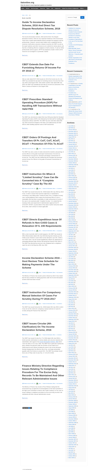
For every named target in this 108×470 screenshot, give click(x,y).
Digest (48, 8)
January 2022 (72, 144)
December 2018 (72, 203)
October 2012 (72, 339)
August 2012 (71, 343)
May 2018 (71, 216)
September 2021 (72, 149)
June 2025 (71, 125)
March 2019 (71, 197)
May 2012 (71, 349)
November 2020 (72, 161)
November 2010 (72, 382)
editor (40, 33)
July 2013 (71, 323)
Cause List (42, 8)
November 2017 (72, 227)
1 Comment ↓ (59, 33)
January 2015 (72, 290)
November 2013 (72, 315)
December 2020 (72, 159)
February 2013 (72, 332)
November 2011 (72, 360)
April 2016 (71, 262)
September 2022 (72, 135)
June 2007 (71, 450)
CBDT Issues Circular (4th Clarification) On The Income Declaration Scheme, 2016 (38, 326)
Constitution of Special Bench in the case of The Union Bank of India (76, 41)
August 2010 (71, 387)
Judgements (57, 8)
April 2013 (71, 328)
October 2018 (72, 207)
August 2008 (71, 424)
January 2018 (72, 223)
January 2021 (72, 157)
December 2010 (72, 380)
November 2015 (72, 271)
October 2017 (72, 229)
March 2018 (71, 220)
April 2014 (71, 306)
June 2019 (71, 192)
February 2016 (72, 266)
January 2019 (72, 201)
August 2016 (71, 254)
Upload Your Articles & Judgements (70, 8)
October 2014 (72, 295)
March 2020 (71, 175)
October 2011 (72, 361)
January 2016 (72, 267)
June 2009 (71, 411)
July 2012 (71, 345)
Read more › (25, 55)
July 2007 (71, 448)
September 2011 (72, 363)
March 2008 (71, 433)
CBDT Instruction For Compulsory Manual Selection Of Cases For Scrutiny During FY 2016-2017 (41, 295)
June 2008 (71, 428)
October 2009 (72, 404)
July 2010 (71, 389)
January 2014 (72, 312)
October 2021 (72, 148)
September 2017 (72, 231)
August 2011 (71, 365)
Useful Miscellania (28, 469)
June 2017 (71, 236)
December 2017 (72, 225)
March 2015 (71, 286)
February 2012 (72, 354)
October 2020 (72, 162)
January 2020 (72, 179)
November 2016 (72, 249)
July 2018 (71, 212)
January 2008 (72, 437)
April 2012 (71, 350)
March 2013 (71, 330)
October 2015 (72, 273)
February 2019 (72, 199)
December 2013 (72, 313)
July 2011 (71, 367)
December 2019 (72, 181)
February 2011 (72, 376)
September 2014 (72, 297)
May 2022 (71, 138)
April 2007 (71, 452)
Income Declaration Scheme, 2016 (48, 342)
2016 (27, 15)
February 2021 (72, 155)
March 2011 (71, 374)
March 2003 (71, 457)
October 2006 (72, 453)
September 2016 (72, 253)
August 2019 (71, 188)
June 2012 (71, 347)
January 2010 (72, 398)
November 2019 (72, 183)
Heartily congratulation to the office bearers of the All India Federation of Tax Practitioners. (76, 87)
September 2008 (72, 422)
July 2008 (71, 426)
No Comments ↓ (60, 75)
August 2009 (71, 407)
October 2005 (72, 455)
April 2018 (71, 218)
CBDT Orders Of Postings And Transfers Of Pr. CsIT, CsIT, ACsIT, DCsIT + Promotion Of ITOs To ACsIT (43, 140)
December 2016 (72, 247)
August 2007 (71, 446)
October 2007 (72, 442)
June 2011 (71, 369)
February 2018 (72, 221)
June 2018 (71, 214)
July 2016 (71, 256)
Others (81, 8)
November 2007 (72, 441)
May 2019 (71, 194)
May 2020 (71, 172)
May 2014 (71, 304)
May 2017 (71, 238)
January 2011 (72, 378)
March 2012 (71, 352)
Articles (27, 8)
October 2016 (72, 251)
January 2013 (72, 334)
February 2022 (72, 142)
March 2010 (71, 395)
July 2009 (71, 409)
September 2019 (72, 186)
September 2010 (72, 385)
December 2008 (72, 419)
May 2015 (71, 282)
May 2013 (71, 326)
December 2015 (72, 269)
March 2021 (71, 153)
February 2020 (72, 177)
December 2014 (72, 291)
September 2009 (72, 406)
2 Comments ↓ (59, 188)
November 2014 (72, 293)
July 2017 (71, 234)
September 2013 (72, 319)
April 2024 (71, 127)
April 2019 (71, 196)
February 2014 (72, 310)
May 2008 (71, 430)
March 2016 (71, 264)
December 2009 (72, 400)
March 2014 (71, 308)
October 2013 (72, 317)
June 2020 (71, 170)
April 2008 (71, 431)
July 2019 (71, 190)
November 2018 (72, 205)
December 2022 (72, 131)
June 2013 (71, 325)
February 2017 (72, 243)
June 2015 (71, 280)
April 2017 (71, 240)
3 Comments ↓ (59, 230)
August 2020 (71, 166)
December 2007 (72, 439)
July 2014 (71, 301)
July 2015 (71, 278)
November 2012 (72, 337)
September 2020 (72, 164)
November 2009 (72, 402)
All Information (49, 33)
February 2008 (72, 435)
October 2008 (72, 420)
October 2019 (72, 184)
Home (22, 8)
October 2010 (72, 383)
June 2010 (71, 391)
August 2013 (71, 321)
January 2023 (72, 129)
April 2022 (71, 140)
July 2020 (71, 168)
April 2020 (71, 173)
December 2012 (72, 336)
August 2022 (71, 137)
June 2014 (71, 302)
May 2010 (71, 393)
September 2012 (72, 341)
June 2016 (71, 258)
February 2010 (72, 396)
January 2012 (72, 356)
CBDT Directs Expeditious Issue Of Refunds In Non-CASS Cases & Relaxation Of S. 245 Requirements (42, 222)
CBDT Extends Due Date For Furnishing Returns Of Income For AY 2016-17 (41, 67)
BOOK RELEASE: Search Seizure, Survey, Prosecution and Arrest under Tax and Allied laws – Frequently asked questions (76, 52)
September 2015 (72, 275)
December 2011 (72, 358)
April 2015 (71, 284)
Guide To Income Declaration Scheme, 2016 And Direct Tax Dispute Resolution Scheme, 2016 (41, 25)
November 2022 (72, 133)
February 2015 (72, 288)
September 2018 (72, 208)
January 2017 (72, 245)
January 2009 (72, 417)
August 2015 (71, 277)
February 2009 (72, 415)
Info (52, 8)
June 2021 (71, 151)
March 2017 (71, 242)
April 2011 (71, 372)
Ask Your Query (34, 8)
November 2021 (72, 146)
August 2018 (71, 210)
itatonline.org (27, 2)
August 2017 (71, 232)
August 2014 (71, 299)
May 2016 (71, 260)
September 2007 (72, 444)
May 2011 (71, 371)
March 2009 (71, 413)
